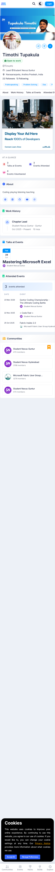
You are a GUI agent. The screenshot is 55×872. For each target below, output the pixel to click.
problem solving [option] (30, 84)
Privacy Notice (42, 843)
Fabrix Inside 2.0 (28, 323)
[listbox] (27, 84)
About (9, 184)
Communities (14, 338)
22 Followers (8, 78)
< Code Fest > (26, 313)
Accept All (11, 857)
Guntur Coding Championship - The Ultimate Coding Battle (34, 301)
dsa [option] (44, 84)
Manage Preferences (30, 857)
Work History (13, 211)
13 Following (22, 78)
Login (49, 4)
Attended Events (15, 276)
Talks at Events (14, 242)
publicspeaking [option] (11, 84)
